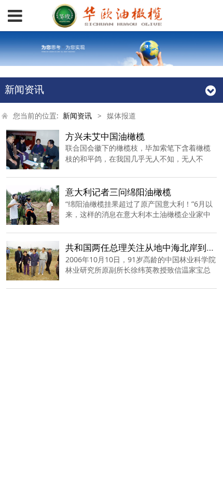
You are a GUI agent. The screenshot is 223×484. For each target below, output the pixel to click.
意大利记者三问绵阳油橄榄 (118, 192)
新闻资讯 (77, 115)
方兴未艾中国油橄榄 (105, 136)
